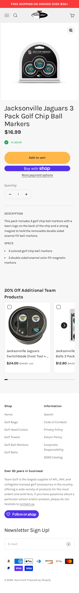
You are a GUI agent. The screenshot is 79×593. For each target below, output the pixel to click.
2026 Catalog (53, 457)
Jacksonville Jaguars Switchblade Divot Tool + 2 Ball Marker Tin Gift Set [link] (27, 354)
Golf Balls (11, 452)
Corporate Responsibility (54, 447)
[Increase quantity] (26, 194)
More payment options (37, 175)
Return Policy (53, 437)
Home (8, 414)
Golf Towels (12, 437)
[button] (64, 325)
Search (48, 414)
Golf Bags (11, 422)
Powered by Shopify (39, 580)
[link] (28, 325)
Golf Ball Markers (16, 445)
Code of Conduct (55, 422)
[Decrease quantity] (10, 194)
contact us (27, 504)
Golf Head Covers (16, 429)
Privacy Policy (53, 429)
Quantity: (10, 185)
